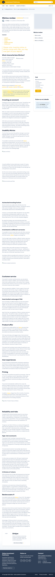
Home (3, 5)
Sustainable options (40, 85)
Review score (7, 44)
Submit (38, 90)
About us (51, 5)
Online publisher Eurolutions (20, 574)
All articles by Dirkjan (18, 542)
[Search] (51, 2)
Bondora (21, 87)
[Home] (3, 9)
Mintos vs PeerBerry (39, 40)
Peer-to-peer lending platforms (21, 9)
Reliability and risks (8, 42)
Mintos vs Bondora (39, 37)
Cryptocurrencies (39, 87)
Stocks (37, 81)
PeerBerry (11, 87)
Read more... (5, 565)
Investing (12, 5)
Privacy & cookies (43, 574)
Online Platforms (20, 5)
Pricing (5, 41)
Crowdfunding (38, 82)
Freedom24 (10, 92)
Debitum (15, 87)
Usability (6, 38)
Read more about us (7, 568)
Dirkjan (15, 534)
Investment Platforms (13, 2)
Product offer (7, 39)
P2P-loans (38, 86)
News (7, 5)
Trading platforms (9, 9)
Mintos (3, 60)
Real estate (38, 83)
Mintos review (38, 35)
